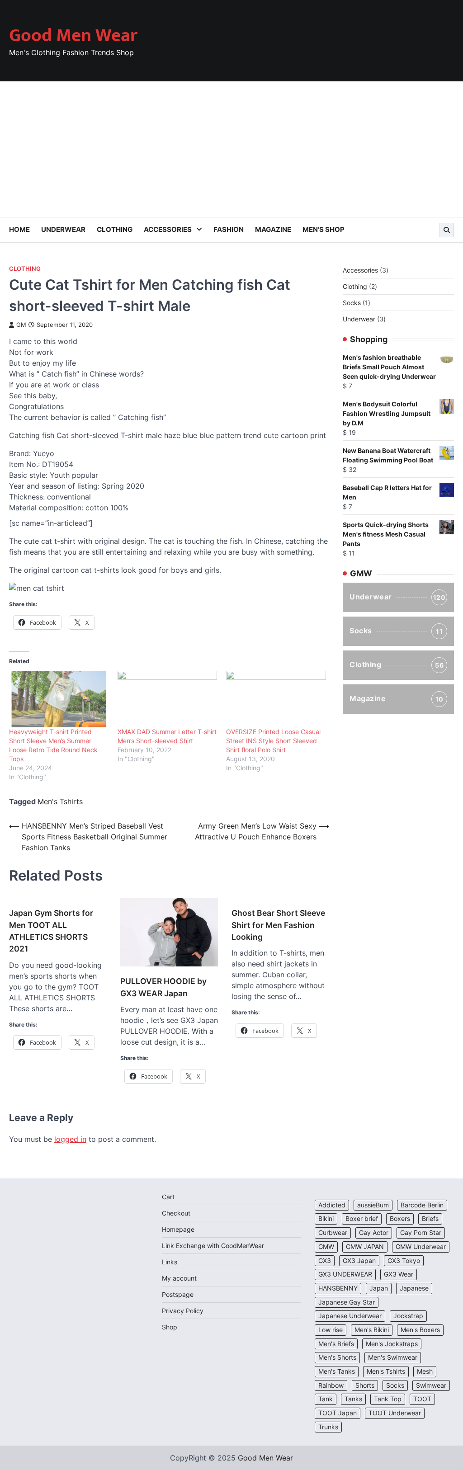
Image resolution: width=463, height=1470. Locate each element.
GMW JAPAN (365, 1246)
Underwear (63, 229)
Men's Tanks (336, 1371)
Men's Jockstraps (392, 1344)
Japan (378, 1288)
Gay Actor (373, 1232)
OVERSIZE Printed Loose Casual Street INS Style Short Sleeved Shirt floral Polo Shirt (273, 741)
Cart (168, 1197)
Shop (169, 1327)
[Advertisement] (231, 149)
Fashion (228, 229)
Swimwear (431, 1385)
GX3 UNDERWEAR (345, 1274)
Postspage (178, 1294)
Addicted (331, 1205)
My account (179, 1278)
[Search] (447, 230)
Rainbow (331, 1385)
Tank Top (388, 1399)
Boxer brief (361, 1218)
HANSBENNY (338, 1288)
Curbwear (332, 1232)
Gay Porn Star (420, 1232)
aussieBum (373, 1205)
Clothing (114, 229)
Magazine (273, 229)
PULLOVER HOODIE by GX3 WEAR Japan (163, 987)
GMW (326, 1246)
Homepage (178, 1229)
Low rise (330, 1329)
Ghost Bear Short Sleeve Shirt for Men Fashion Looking (278, 925)
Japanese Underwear (350, 1315)
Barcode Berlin (422, 1205)
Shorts (364, 1385)
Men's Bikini (371, 1329)
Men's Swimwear (392, 1357)
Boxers (400, 1218)
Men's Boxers (420, 1329)
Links (169, 1262)
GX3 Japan (359, 1260)
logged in (70, 1139)
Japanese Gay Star (346, 1302)
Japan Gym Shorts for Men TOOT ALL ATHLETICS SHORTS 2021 (51, 930)
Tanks (353, 1399)
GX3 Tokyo (403, 1260)
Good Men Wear (73, 35)
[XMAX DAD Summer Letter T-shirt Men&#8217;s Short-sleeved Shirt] (167, 699)
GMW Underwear (421, 1246)
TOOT (422, 1399)
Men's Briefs (336, 1344)
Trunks (328, 1427)
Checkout (176, 1213)
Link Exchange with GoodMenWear (213, 1245)
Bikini (326, 1218)
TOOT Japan (337, 1413)
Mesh (425, 1371)
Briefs (430, 1218)
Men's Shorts (337, 1357)
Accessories (168, 229)
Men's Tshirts (60, 801)
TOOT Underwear (395, 1413)
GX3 (324, 1260)
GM (21, 324)
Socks (396, 631)
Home (19, 229)
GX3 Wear (398, 1274)
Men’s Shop (323, 229)
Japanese (414, 1288)
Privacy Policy (182, 1311)
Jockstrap (408, 1315)
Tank (325, 1399)
